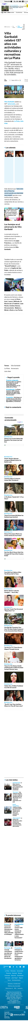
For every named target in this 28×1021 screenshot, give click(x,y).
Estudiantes (19, 12)
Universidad (11, 12)
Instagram (10, 967)
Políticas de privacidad (14, 986)
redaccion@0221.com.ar (13, 1001)
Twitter (17, 967)
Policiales (3, 12)
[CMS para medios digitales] (18, 1014)
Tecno (9, 980)
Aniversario (15, 368)
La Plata (13, 27)
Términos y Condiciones (14, 983)
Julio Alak (7, 371)
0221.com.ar (7, 26)
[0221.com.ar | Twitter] (17, 1)
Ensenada (7, 975)
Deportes (13, 975)
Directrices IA (9, 988)
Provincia (8, 973)
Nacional (14, 973)
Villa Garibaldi (9, 102)
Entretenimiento (16, 980)
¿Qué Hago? (14, 978)
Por (5, 80)
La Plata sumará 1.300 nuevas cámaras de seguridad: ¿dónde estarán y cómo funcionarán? (13, 392)
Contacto (20, 988)
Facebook (13, 967)
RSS (15, 988)
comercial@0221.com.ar (14, 1003)
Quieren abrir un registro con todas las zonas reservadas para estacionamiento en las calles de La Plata (13, 384)
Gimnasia (7, 978)
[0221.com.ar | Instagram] (11, 1)
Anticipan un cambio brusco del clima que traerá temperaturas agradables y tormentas (14, 399)
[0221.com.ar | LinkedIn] (23, 1)
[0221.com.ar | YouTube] (20, 1)
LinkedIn (24, 967)
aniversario (11, 104)
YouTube (20, 967)
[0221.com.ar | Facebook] (14, 1)
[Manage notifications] (24, 1012)
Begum (21, 978)
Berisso (20, 973)
